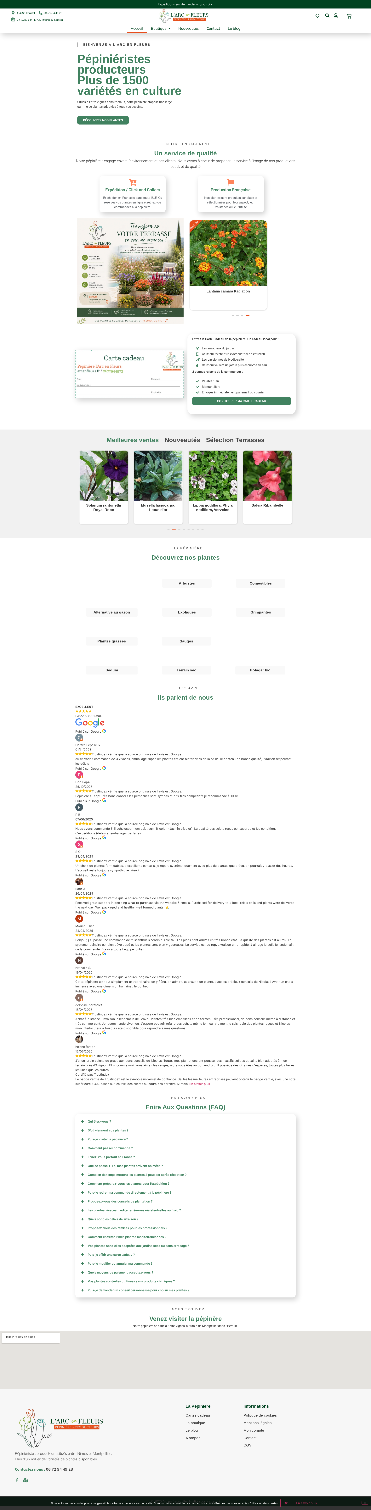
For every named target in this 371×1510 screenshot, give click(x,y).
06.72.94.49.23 (53, 12)
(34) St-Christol (26, 12)
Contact (213, 28)
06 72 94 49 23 (59, 1473)
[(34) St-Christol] (13, 13)
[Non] (365, 1503)
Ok (286, 1503)
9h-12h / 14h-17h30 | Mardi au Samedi (40, 19)
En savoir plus (199, 1087)
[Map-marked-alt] (25, 1484)
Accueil (137, 28)
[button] (233, 326)
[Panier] (349, 16)
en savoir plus (204, 4)
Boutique (158, 28)
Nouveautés (188, 28)
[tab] (133, 443)
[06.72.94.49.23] (41, 13)
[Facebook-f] (17, 1484)
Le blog (234, 28)
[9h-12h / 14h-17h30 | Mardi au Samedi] (13, 19)
